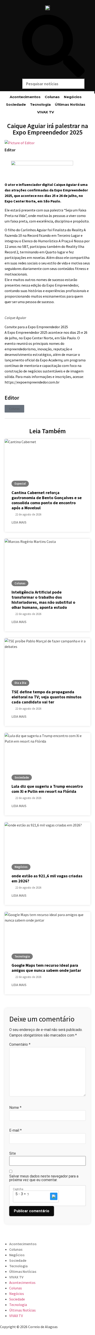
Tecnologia (40, 104)
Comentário (19, 1044)
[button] (53, 47)
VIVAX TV (45, 112)
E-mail (15, 1130)
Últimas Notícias (70, 104)
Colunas (52, 97)
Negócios (73, 97)
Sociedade (16, 104)
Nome (15, 1108)
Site (12, 1153)
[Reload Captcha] (53, 1196)
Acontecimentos (25, 97)
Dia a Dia (20, 683)
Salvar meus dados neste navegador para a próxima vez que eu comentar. (43, 1178)
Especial (20, 484)
